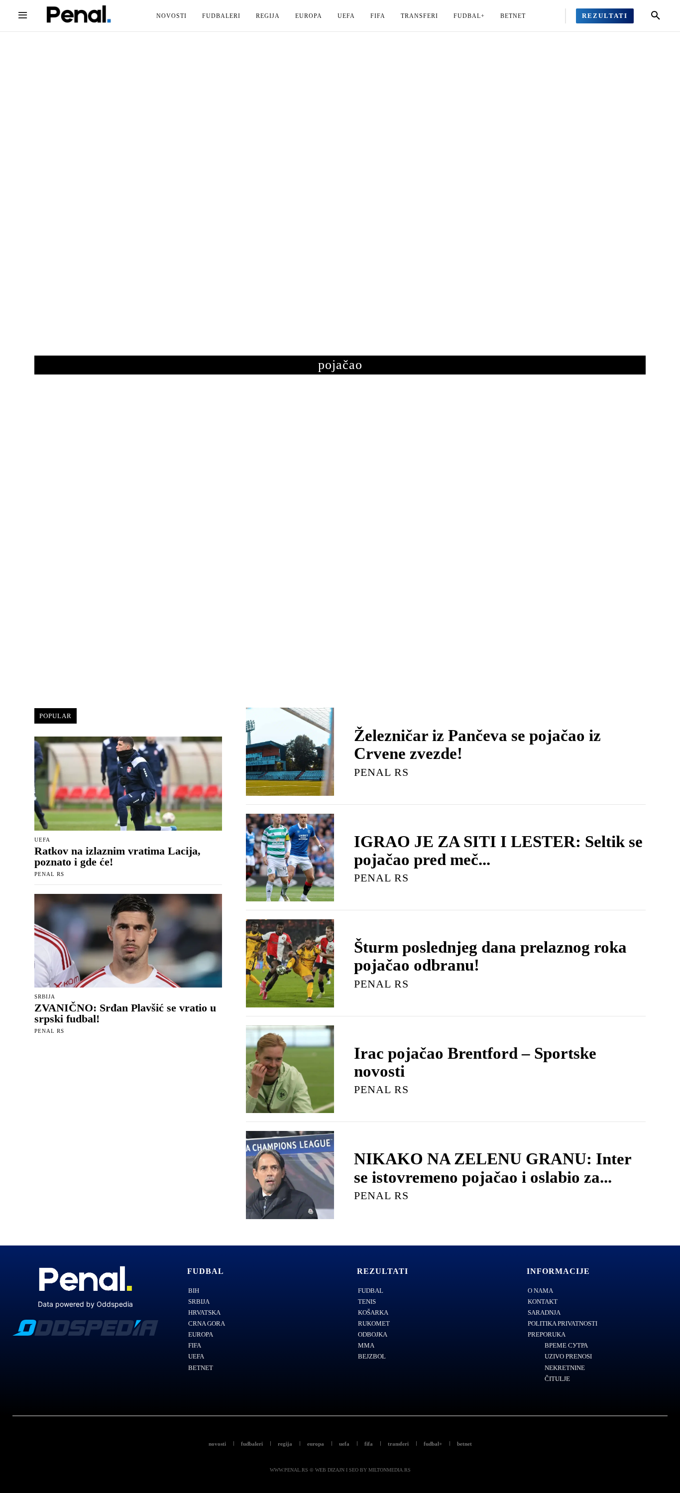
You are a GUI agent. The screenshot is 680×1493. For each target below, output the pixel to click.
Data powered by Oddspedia (85, 1304)
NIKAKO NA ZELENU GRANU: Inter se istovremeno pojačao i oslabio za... (492, 1168)
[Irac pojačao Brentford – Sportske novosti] (290, 1069)
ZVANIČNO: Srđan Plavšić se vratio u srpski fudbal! (125, 1013)
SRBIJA (44, 996)
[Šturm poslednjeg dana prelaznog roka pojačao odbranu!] (290, 963)
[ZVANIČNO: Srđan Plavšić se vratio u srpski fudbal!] (128, 941)
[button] (656, 16)
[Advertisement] (340, 203)
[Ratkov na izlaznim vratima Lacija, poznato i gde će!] (128, 784)
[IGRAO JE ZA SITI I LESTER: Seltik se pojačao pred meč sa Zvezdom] (290, 858)
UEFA (42, 840)
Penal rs (49, 874)
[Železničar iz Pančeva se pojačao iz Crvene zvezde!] (290, 752)
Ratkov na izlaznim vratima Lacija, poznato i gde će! (117, 856)
